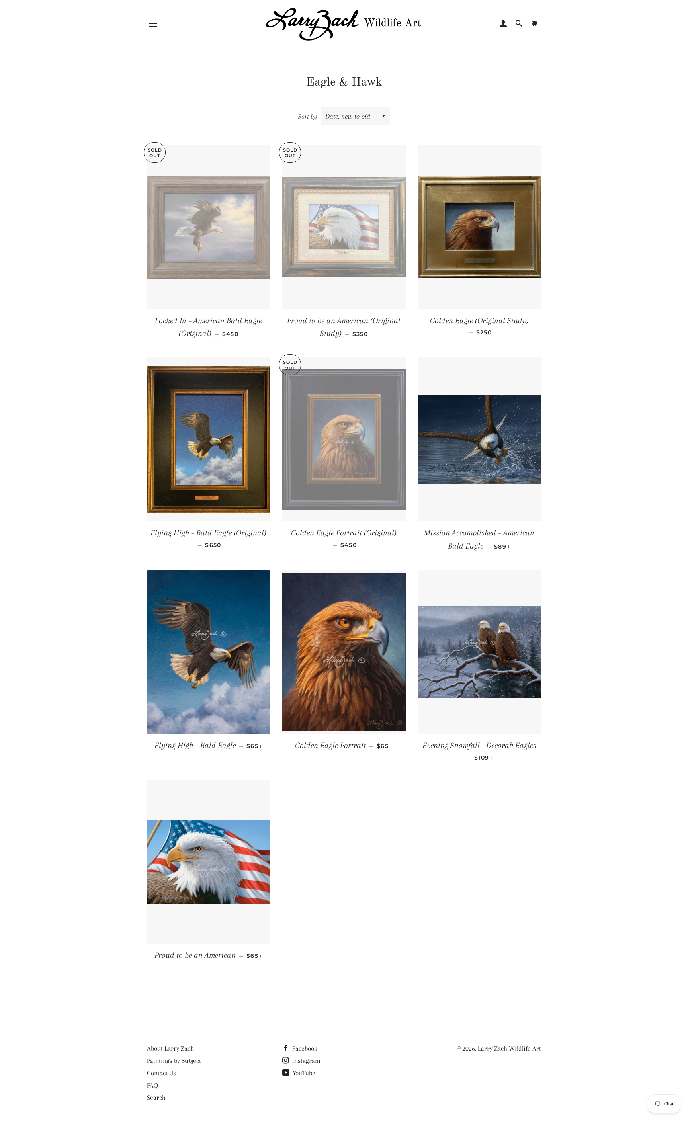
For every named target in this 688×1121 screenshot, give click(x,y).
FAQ (152, 1085)
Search (156, 1097)
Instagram (306, 1060)
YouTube (303, 1073)
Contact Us (161, 1073)
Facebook (304, 1048)
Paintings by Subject (174, 1060)
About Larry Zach (170, 1048)
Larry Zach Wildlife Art (509, 1048)
